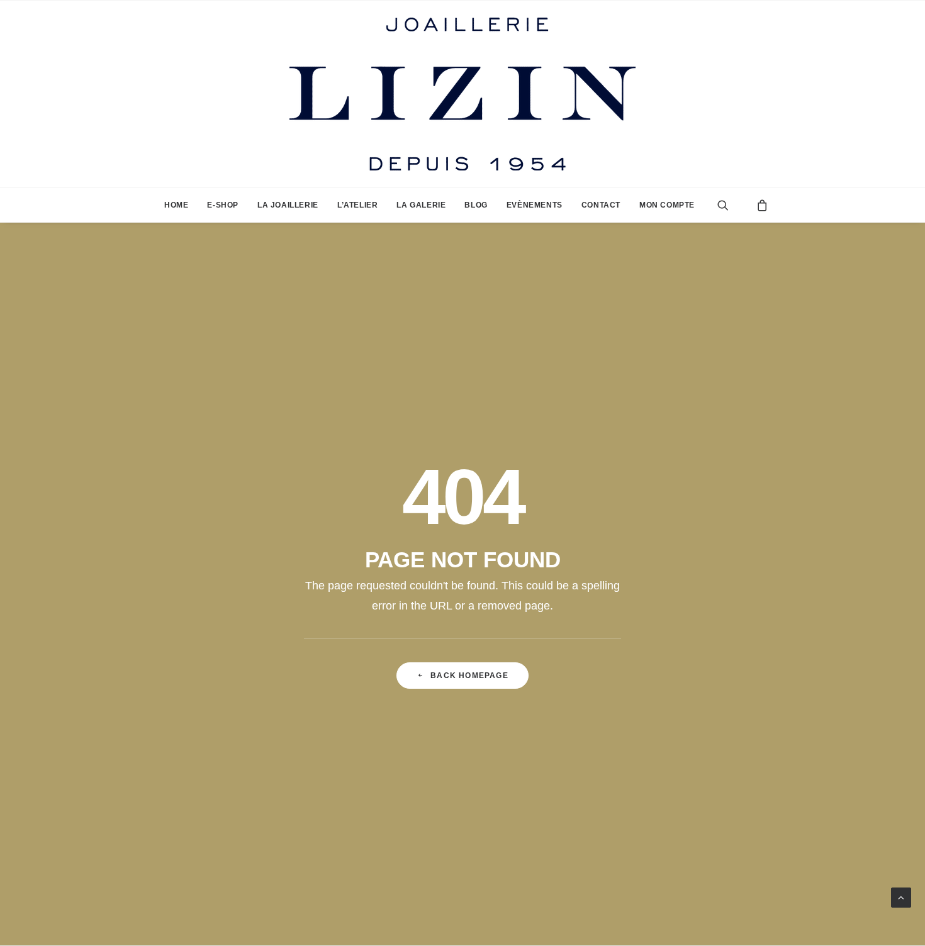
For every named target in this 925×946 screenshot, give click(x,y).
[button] (732, 205)
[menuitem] (176, 205)
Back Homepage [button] (469, 675)
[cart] (758, 205)
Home (176, 205)
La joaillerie (287, 205)
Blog (475, 205)
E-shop (222, 205)
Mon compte (667, 205)
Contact (600, 205)
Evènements (535, 205)
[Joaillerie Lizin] (462, 94)
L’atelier (357, 205)
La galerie (421, 205)
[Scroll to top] (901, 896)
